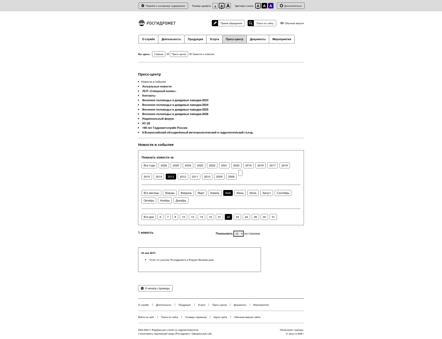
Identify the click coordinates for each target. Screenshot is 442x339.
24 (246, 217)
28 (255, 217)
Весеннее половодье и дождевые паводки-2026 (175, 114)
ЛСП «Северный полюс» (159, 91)
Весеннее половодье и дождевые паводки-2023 (175, 100)
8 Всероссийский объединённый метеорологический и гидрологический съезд (197, 132)
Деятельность (171, 39)
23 (237, 217)
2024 (188, 165)
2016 (285, 165)
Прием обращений (231, 23)
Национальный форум (158, 119)
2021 (224, 165)
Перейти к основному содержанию (165, 5)
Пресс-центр (234, 39)
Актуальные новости (157, 86)
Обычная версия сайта (247, 317)
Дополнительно (293, 5)
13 (192, 217)
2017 (273, 165)
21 (219, 217)
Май (228, 193)
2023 (200, 165)
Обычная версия (294, 23)
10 (183, 217)
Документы (258, 39)
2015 (147, 176)
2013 (171, 176)
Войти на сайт (146, 317)
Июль (253, 193)
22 (228, 217)
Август (266, 193)
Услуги (214, 39)
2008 (231, 176)
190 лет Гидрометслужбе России (164, 128)
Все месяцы (151, 193)
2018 (260, 165)
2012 (183, 176)
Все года (149, 165)
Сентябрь (283, 193)
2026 (164, 165)
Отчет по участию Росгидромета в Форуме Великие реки (182, 259)
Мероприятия (281, 39)
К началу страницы (157, 288)
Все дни (149, 217)
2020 (236, 165)
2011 (195, 176)
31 (273, 217)
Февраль (186, 193)
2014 (159, 176)
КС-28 (146, 123)
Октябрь (149, 200)
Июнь (240, 193)
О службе (148, 39)
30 (264, 217)
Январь (170, 193)
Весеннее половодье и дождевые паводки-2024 (175, 105)
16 (210, 217)
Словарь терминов (195, 317)
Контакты (149, 95)
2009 (219, 176)
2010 (207, 176)
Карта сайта (220, 317)
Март (201, 193)
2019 (248, 165)
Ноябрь (165, 200)
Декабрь (181, 200)
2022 (212, 165)
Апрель (214, 193)
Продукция (195, 39)
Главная (158, 54)
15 (201, 217)
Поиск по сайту (264, 23)
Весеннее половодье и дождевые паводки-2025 (175, 109)
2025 (176, 165)
